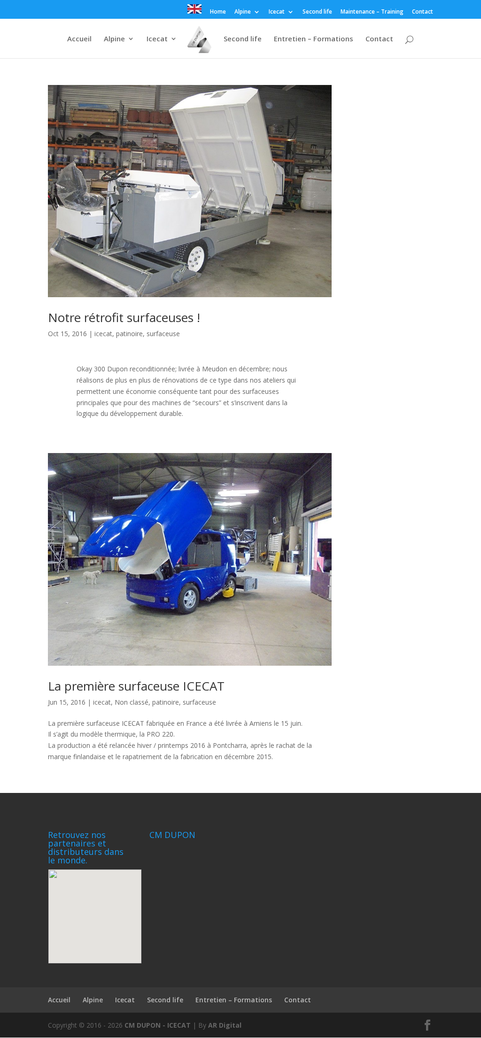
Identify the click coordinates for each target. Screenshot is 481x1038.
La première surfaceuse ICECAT (136, 685)
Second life (317, 12)
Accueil (79, 39)
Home (218, 12)
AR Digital (224, 1025)
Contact (422, 12)
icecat (103, 333)
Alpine (242, 12)
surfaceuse (163, 333)
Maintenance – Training (372, 12)
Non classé (131, 702)
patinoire (129, 333)
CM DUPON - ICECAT (157, 1025)
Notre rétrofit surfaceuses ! (124, 317)
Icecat (277, 12)
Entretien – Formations (313, 39)
